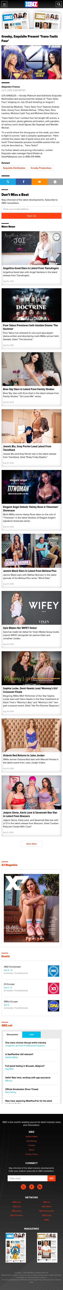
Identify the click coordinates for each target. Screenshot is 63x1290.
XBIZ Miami (47, 1206)
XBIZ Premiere (16, 1215)
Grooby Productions (41, 168)
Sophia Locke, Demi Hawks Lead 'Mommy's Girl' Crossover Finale (30, 690)
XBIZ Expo (46, 1215)
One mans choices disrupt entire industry (25, 1042)
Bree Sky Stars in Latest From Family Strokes (28, 389)
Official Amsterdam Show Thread (21, 1089)
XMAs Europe (11, 1001)
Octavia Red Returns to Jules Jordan (24, 755)
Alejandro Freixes (10, 86)
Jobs (31, 1034)
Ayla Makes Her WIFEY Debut (20, 628)
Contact (31, 1145)
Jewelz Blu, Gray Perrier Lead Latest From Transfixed (27, 448)
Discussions (12, 1034)
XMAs (46, 1219)
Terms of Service (55, 1280)
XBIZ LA (46, 1202)
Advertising (31, 1140)
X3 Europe (9, 984)
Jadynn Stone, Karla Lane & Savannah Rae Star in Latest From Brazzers (30, 814)
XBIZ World (17, 1210)
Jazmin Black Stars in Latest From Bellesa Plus (29, 571)
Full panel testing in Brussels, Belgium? (25, 1066)
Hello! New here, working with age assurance (27, 1077)
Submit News (32, 1136)
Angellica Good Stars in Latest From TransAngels (31, 268)
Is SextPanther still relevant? (19, 1054)
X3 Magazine (9, 865)
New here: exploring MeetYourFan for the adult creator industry (28, 1102)
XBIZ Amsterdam (12, 966)
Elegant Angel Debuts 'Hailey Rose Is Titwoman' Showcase (30, 509)
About (31, 1149)
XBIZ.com (16, 1202)
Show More (31, 843)
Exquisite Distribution (14, 168)
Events (5, 956)
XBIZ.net (6, 1025)
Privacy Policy (31, 1154)
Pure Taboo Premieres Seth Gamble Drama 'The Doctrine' (30, 327)
